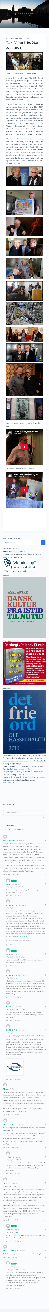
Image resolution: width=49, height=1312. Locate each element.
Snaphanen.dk (24, 14)
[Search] (43, 542)
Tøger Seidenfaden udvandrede (26, 91)
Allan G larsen (20, 1160)
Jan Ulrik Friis (20, 887)
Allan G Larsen (20, 1270)
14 (28, 39)
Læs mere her (9, 782)
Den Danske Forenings (11, 769)
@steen (5, 1186)
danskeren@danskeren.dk (20, 777)
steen (8, 884)
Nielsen (18, 1033)
